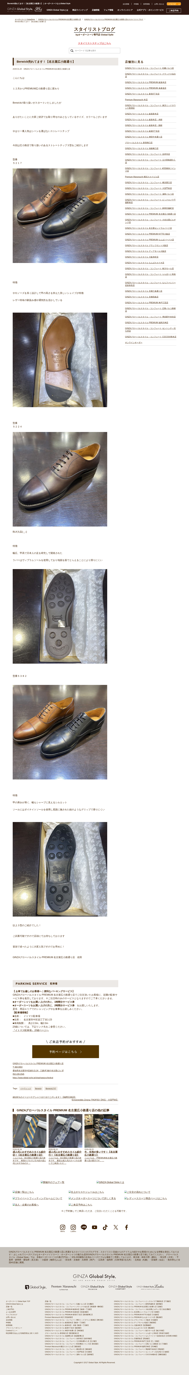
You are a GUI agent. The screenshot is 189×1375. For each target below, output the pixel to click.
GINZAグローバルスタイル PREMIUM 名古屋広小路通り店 (150, 214)
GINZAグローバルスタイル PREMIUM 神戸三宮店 (146, 303)
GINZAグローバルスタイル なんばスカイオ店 (144, 263)
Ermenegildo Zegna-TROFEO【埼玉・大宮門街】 (95, 1100)
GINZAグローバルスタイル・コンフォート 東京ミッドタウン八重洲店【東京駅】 (74, 1320)
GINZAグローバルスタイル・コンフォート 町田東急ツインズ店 (150, 169)
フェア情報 (108, 10)
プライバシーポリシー (14, 1328)
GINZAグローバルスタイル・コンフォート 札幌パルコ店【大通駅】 (69, 1304)
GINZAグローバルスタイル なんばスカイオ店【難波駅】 (134, 1328)
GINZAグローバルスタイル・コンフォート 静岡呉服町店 (149, 208)
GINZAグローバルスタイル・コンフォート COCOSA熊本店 (150, 337)
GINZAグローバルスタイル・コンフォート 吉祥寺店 (147, 154)
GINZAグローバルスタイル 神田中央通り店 (143, 137)
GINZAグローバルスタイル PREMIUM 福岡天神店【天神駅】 (136, 1346)
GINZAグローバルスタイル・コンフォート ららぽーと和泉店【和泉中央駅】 (142, 1333)
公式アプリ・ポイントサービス (150, 10)
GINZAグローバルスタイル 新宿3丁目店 (142, 94)
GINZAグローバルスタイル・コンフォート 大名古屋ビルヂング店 (150, 221)
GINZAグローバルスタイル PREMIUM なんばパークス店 (149, 240)
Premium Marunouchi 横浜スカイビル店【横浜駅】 (63, 1346)
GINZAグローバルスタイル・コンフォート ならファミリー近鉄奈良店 (150, 284)
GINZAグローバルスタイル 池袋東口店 (141, 148)
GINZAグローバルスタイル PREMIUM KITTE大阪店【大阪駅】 (137, 1314)
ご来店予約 (174, 10)
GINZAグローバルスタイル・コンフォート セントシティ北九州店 (150, 329)
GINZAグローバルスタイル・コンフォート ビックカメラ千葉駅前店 (150, 201)
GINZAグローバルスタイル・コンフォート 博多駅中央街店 (150, 317)
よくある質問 (11, 1312)
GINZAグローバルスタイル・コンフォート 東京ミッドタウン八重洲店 (150, 106)
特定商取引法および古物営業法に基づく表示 (22, 1333)
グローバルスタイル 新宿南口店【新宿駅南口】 (62, 1333)
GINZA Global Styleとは (57, 10)
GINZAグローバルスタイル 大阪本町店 (141, 257)
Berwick (38, 1089)
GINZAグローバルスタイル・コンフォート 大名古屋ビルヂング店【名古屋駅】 (142, 1309)
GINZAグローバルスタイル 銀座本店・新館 (143, 125)
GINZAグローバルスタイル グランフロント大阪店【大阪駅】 (136, 1320)
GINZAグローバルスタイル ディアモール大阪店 (145, 251)
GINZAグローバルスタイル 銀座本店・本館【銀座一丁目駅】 (67, 1325)
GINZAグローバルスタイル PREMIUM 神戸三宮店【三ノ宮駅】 (137, 1341)
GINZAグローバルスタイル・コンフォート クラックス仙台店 (150, 75)
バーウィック (25, 1089)
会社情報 (126, 4)
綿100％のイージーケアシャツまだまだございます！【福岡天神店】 (44, 1097)
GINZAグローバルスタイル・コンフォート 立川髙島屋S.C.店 (150, 161)
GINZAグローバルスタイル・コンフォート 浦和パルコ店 (149, 194)
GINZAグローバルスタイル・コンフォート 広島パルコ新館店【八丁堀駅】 (141, 1344)
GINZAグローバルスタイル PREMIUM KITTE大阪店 (147, 234)
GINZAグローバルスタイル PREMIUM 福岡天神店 (146, 322)
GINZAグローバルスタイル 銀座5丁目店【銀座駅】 (63, 1328)
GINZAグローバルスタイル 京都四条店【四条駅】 (132, 1338)
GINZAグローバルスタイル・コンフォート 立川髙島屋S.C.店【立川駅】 (71, 1341)
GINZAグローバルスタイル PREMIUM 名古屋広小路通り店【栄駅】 (138, 1306)
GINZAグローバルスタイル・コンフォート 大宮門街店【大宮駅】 (69, 1352)
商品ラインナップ (80, 10)
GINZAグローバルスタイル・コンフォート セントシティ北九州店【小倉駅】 (142, 1352)
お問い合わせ (159, 4)
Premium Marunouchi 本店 (136, 100)
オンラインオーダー (133, 342)
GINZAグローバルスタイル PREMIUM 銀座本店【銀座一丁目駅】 (68, 1309)
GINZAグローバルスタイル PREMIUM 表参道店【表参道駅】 (67, 1312)
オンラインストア (125, 10)
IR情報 (136, 4)
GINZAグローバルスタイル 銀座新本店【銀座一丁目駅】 (65, 1322)
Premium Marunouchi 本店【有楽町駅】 (59, 1317)
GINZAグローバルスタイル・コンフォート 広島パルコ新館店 (150, 309)
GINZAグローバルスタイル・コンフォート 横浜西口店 (148, 182)
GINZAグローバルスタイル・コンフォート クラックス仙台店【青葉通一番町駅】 (74, 1306)
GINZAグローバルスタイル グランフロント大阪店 (146, 245)
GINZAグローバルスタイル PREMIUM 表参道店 (145, 88)
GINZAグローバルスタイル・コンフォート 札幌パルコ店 (149, 68)
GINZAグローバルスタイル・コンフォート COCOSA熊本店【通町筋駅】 (140, 1354)
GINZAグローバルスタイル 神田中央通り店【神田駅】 (64, 1330)
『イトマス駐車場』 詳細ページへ (31, 1030)
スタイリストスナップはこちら (94, 43)
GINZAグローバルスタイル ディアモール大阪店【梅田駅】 (135, 1322)
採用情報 (146, 4)
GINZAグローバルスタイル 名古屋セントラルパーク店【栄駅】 (137, 1312)
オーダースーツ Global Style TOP (18, 1301)
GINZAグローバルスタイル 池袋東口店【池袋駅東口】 (64, 1336)
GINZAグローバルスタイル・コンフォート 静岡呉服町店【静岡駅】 (138, 1304)
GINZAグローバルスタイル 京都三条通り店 (143, 291)
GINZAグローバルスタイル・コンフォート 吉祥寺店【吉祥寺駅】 (69, 1338)
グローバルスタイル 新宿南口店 (139, 143)
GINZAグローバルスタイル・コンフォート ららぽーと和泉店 (150, 275)
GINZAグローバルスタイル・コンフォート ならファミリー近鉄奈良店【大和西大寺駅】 (146, 1336)
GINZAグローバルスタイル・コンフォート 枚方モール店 (149, 268)
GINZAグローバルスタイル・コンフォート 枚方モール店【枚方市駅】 (139, 1330)
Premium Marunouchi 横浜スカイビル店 (142, 177)
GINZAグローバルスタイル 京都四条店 (141, 297)
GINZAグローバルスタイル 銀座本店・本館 (143, 119)
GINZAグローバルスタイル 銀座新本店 (141, 114)
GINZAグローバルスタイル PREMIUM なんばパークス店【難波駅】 (138, 1317)
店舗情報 (96, 10)
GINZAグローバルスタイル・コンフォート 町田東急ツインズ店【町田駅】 (72, 1344)
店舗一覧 (9, 1306)
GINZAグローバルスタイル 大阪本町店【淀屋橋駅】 (133, 1325)
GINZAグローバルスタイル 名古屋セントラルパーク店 (148, 228)
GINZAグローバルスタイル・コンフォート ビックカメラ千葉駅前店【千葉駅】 (142, 1301)
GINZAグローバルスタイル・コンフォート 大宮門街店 (148, 188)
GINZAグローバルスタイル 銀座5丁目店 (142, 131)
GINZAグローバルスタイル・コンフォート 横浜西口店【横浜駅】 (69, 1349)
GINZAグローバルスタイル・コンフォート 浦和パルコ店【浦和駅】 (69, 1354)
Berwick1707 (51, 1089)
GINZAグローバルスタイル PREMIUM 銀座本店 (145, 82)
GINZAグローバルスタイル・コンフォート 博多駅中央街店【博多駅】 (139, 1349)
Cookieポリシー (11, 1330)
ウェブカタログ (11, 1314)
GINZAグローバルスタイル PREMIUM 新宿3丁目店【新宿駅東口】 (69, 1314)
